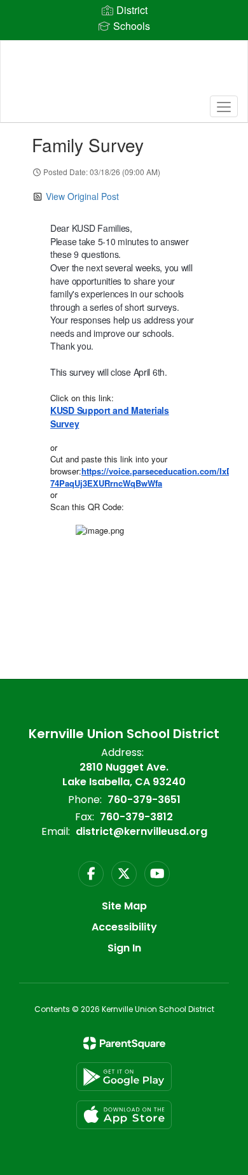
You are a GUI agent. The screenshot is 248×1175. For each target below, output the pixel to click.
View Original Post (82, 196)
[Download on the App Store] (124, 1114)
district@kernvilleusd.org (141, 831)
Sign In (124, 948)
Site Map (124, 906)
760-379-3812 (136, 816)
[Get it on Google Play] (124, 1076)
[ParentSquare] (124, 1043)
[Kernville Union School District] (124, 72)
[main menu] (224, 106)
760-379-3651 (144, 799)
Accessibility (124, 927)
